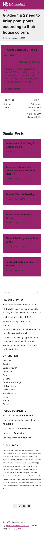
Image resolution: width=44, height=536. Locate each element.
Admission (27, 415)
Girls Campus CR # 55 (15, 463)
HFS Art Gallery (10, 386)
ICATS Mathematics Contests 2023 (19, 304)
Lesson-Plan (9, 390)
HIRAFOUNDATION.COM (17, 525)
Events (6, 11)
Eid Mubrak (18, 460)
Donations (7, 371)
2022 (5, 450)
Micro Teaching (23, 479)
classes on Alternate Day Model (17, 456)
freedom (26, 460)
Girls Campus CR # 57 (10, 466)
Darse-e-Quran (10, 368)
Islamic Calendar (32, 476)
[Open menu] (39, 5)
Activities (7, 360)
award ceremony (23, 453)
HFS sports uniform (8, 104)
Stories (6, 404)
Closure (31, 456)
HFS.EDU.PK (17, 529)
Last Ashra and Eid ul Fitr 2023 (17, 317)
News (5, 397)
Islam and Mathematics (18, 476)
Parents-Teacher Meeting (20, 194)
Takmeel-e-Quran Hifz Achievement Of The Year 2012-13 (20, 171)
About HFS (8, 424)
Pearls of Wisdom (11, 482)
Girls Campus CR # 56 (31, 463)
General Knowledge (12, 382)
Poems (6, 400)
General (6, 379)
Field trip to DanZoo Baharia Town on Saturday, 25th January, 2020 (33, 108)
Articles (6, 364)
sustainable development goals (28, 482)
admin (7, 38)
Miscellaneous (9, 393)
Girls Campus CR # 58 (26, 466)
